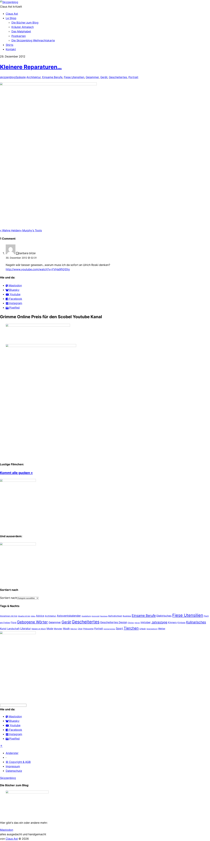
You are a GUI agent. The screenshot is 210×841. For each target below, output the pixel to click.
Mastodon (6, 830)
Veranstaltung (151, 629)
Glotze (131, 622)
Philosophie (88, 629)
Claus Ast (12, 13)
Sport (119, 628)
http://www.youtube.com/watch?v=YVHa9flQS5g (38, 269)
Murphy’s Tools (31, 230)
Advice (40, 615)
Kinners (172, 622)
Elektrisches (164, 615)
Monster (58, 628)
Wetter (161, 628)
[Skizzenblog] (9, 2)
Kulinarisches (196, 622)
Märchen (73, 629)
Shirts (9, 45)
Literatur (25, 628)
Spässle (21, 77)
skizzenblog (8, 77)
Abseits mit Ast (24, 616)
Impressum (13, 766)
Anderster (12, 753)
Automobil (96, 616)
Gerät (103, 77)
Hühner (137, 623)
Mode (50, 628)
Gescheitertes (118, 77)
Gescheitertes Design (113, 622)
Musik (66, 628)
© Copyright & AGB (18, 762)
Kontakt (11, 49)
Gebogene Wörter (32, 622)
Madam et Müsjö (39, 629)
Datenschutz (14, 771)
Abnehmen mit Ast (8, 616)
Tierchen (131, 628)
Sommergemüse (109, 629)
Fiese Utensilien (74, 77)
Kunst (3, 628)
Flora (13, 622)
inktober (146, 622)
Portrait (133, 77)
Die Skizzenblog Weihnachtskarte (33, 40)
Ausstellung (86, 616)
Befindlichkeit (115, 616)
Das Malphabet (21, 31)
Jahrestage (159, 622)
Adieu (33, 616)
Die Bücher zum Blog (24, 22)
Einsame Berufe (52, 77)
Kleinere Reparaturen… (31, 66)
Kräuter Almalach (22, 27)
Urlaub (142, 628)
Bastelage (104, 616)
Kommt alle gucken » (16, 473)
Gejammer (92, 77)
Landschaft (13, 628)
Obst (80, 628)
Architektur (33, 77)
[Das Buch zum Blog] (18, 544)
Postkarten (18, 36)
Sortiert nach (8, 598)
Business (127, 616)
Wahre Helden (10, 230)
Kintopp (181, 622)
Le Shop (11, 18)
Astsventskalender (69, 615)
